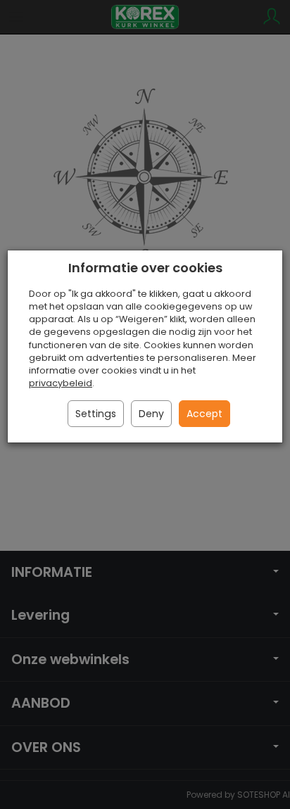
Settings (95, 414)
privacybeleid (60, 383)
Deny (151, 414)
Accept (204, 414)
